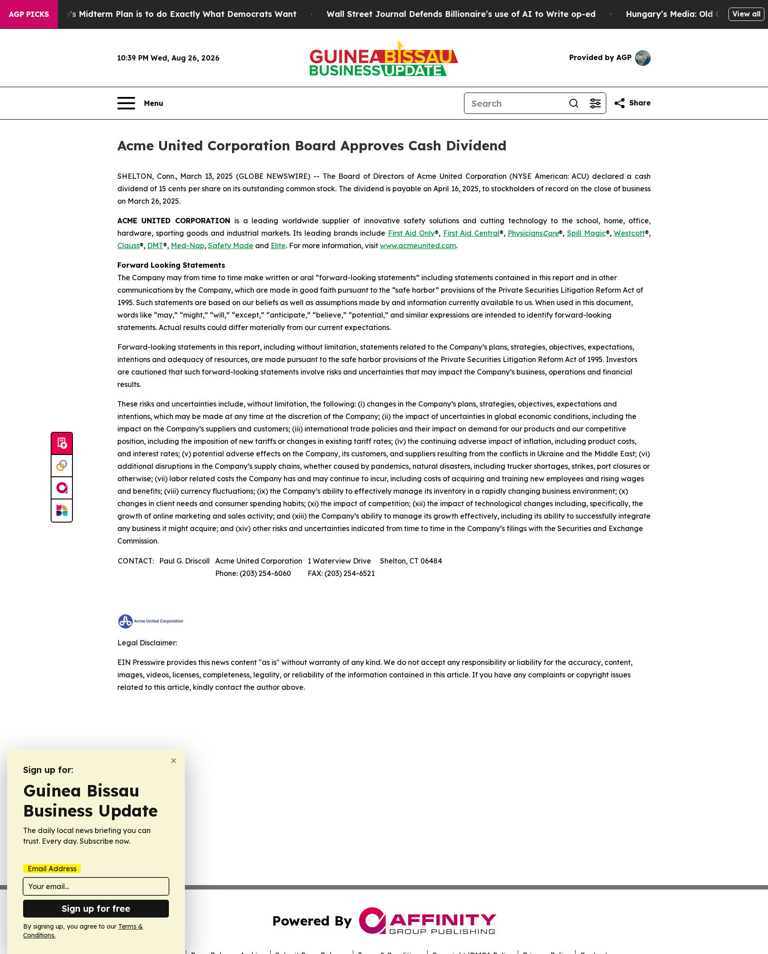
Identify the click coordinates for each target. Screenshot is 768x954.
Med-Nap (187, 245)
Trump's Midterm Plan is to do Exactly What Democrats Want (170, 14)
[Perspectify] (62, 466)
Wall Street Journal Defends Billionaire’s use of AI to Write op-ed (461, 14)
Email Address (52, 868)
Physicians (533, 233)
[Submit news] (62, 444)
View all (746, 13)
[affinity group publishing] (62, 488)
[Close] (173, 761)
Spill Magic (586, 233)
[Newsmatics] (62, 510)
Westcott (629, 233)
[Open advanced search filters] (595, 103)
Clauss (128, 245)
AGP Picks (29, 14)
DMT (155, 245)
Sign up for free (96, 908)
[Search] (573, 103)
